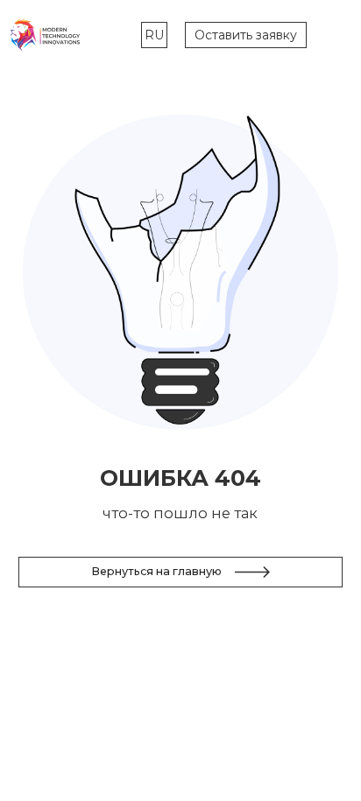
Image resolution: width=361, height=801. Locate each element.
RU (154, 35)
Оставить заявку (246, 35)
